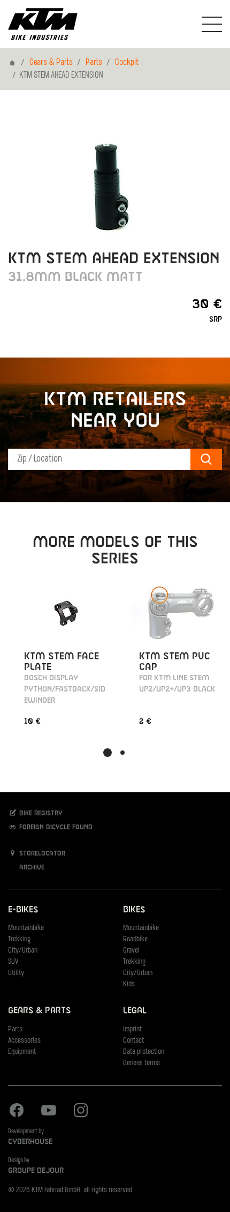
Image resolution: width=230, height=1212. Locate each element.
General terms (141, 1063)
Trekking (19, 939)
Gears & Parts (51, 62)
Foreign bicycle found (55, 827)
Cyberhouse (30, 1142)
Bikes (134, 909)
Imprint (132, 1029)
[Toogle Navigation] (212, 24)
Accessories (24, 1041)
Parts (94, 62)
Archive (30, 868)
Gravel (131, 951)
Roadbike (135, 939)
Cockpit (127, 62)
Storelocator (41, 854)
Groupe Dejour (36, 1171)
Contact (133, 1041)
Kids (129, 984)
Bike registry (40, 813)
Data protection (143, 1052)
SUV (13, 962)
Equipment (22, 1052)
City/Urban (22, 951)
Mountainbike (26, 928)
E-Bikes (23, 909)
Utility (16, 973)
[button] (107, 753)
